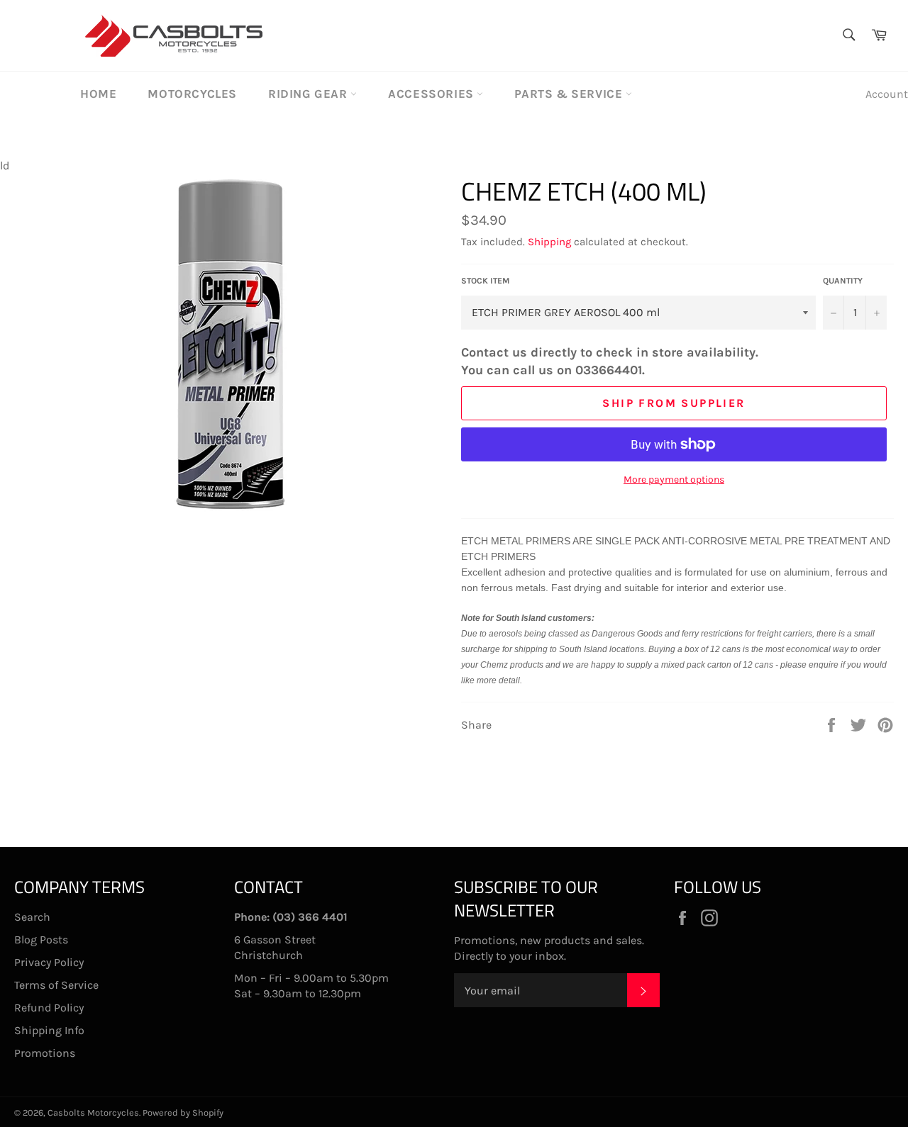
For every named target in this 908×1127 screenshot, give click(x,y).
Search (32, 917)
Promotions (44, 1053)
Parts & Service (570, 93)
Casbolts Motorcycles (93, 1112)
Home (98, 93)
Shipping (549, 241)
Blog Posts (41, 939)
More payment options (674, 479)
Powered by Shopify (183, 1112)
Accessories (432, 93)
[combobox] (848, 36)
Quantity (843, 281)
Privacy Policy (49, 962)
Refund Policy (49, 1007)
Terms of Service (56, 985)
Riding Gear (309, 93)
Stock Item (485, 281)
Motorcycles (192, 93)
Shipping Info (49, 1030)
